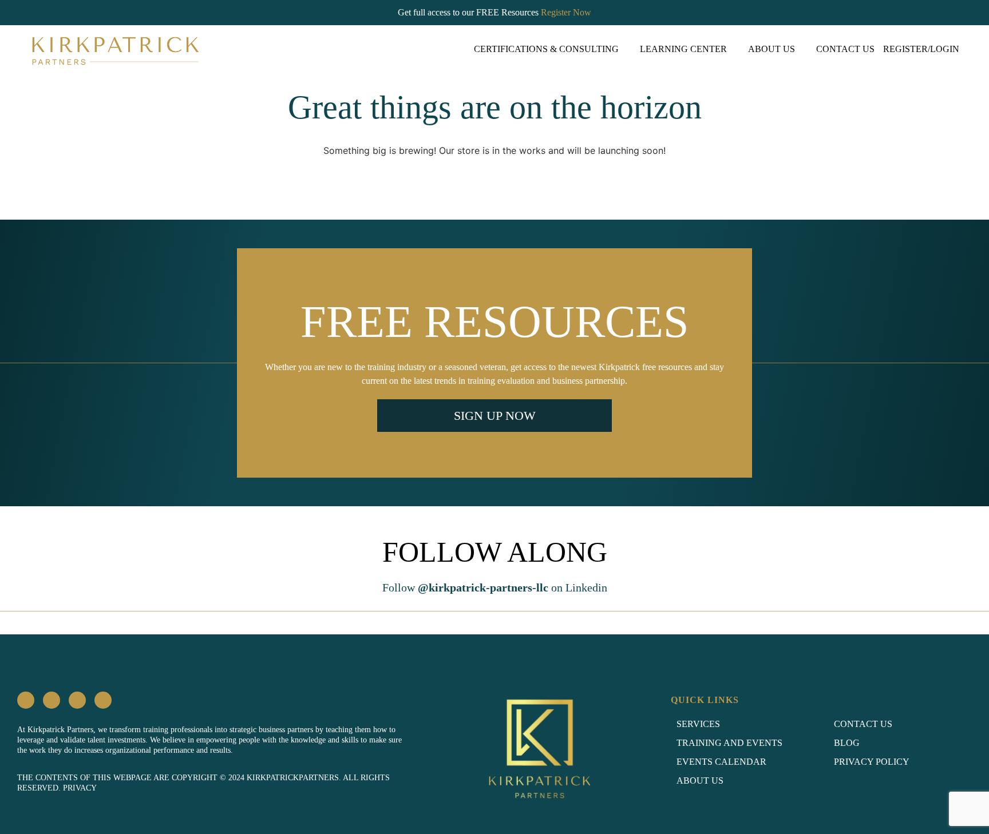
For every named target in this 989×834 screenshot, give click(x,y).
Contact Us (845, 49)
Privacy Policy (871, 762)
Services (698, 724)
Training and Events (729, 743)
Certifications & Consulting (546, 49)
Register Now (566, 12)
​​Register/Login (921, 49)
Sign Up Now (495, 415)
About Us (771, 49)
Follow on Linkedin (494, 587)
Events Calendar (721, 762)
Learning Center (683, 49)
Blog (847, 743)
